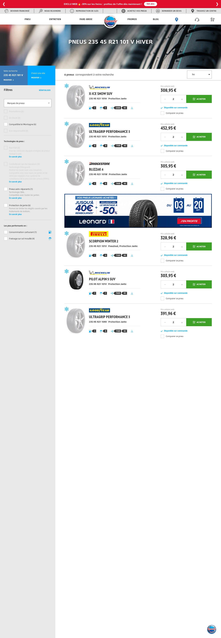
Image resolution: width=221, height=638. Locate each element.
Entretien (55, 19)
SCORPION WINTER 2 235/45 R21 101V (101, 247)
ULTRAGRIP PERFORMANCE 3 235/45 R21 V (101, 322)
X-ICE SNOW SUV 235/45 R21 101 (101, 99)
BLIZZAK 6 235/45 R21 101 (101, 175)
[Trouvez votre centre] (176, 19)
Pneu (28, 19)
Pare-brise (86, 19)
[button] (211, 629)
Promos (132, 19)
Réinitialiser (44, 90)
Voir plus (151, 4)
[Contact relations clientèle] (197, 19)
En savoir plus (15, 156)
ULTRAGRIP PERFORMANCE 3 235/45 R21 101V (101, 137)
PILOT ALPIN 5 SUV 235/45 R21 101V (101, 285)
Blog (156, 19)
